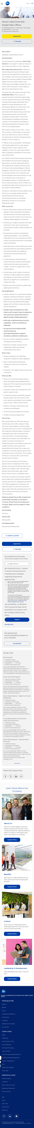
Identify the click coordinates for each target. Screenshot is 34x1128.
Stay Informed (5, 1106)
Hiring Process (5, 1017)
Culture (4, 1010)
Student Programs (6, 1078)
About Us (4, 1004)
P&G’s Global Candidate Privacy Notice (17, 601)
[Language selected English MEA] (28, 3)
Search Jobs (5, 1103)
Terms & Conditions (20, 1123)
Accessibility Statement (7, 1123)
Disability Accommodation (8, 1023)
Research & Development (8, 1061)
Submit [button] (17, 619)
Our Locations (5, 1027)
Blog (3, 1097)
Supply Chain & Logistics (8, 1067)
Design (3, 1034)
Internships (5, 1081)
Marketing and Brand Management (10, 1057)
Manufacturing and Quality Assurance (11, 1054)
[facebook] (4, 1116)
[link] (9, 624)
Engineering (5, 1038)
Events (3, 1100)
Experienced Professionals (8, 1088)
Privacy (29, 1123)
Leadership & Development (8, 1014)
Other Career (5, 1070)
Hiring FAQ (4, 1020)
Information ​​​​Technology (8, 1047)
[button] (17, 36)
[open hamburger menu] (2, 3)
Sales (3, 1064)
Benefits (4, 1007)
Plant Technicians (6, 1091)
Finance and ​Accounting (8, 1041)
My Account (5, 1110)
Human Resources (6, 1044)
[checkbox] (17, 41)
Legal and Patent (6, 1051)
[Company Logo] (8, 3)
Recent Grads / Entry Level (8, 1085)
